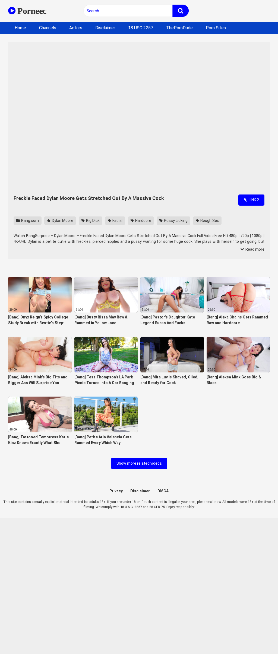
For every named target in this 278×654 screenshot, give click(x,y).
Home (20, 27)
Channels (47, 27)
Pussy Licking (175, 220)
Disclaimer (105, 27)
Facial (117, 220)
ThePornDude (179, 27)
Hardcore (142, 220)
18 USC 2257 (140, 27)
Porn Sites (216, 27)
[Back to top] (259, 637)
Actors (75, 27)
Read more (254, 249)
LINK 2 (253, 200)
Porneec (30, 11)
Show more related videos (139, 463)
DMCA (163, 491)
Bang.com (29, 220)
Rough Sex (209, 220)
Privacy (116, 491)
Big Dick (92, 220)
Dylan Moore (62, 220)
